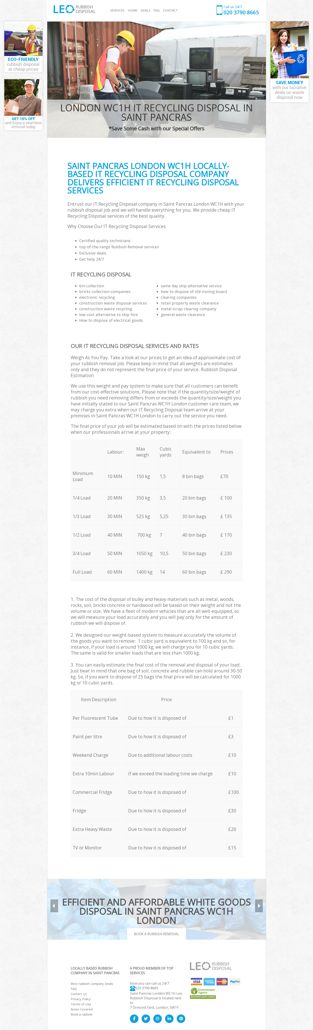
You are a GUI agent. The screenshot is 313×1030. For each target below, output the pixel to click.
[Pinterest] (181, 1018)
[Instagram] (157, 1018)
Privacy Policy (81, 999)
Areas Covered (82, 1009)
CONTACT (170, 10)
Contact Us (79, 994)
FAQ (74, 989)
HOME (133, 10)
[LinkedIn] (169, 1018)
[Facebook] (134, 1018)
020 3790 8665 (146, 988)
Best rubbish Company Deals (92, 983)
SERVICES (117, 10)
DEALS (145, 10)
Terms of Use (81, 1004)
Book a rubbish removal (156, 934)
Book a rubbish (81, 1014)
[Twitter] (146, 1018)
